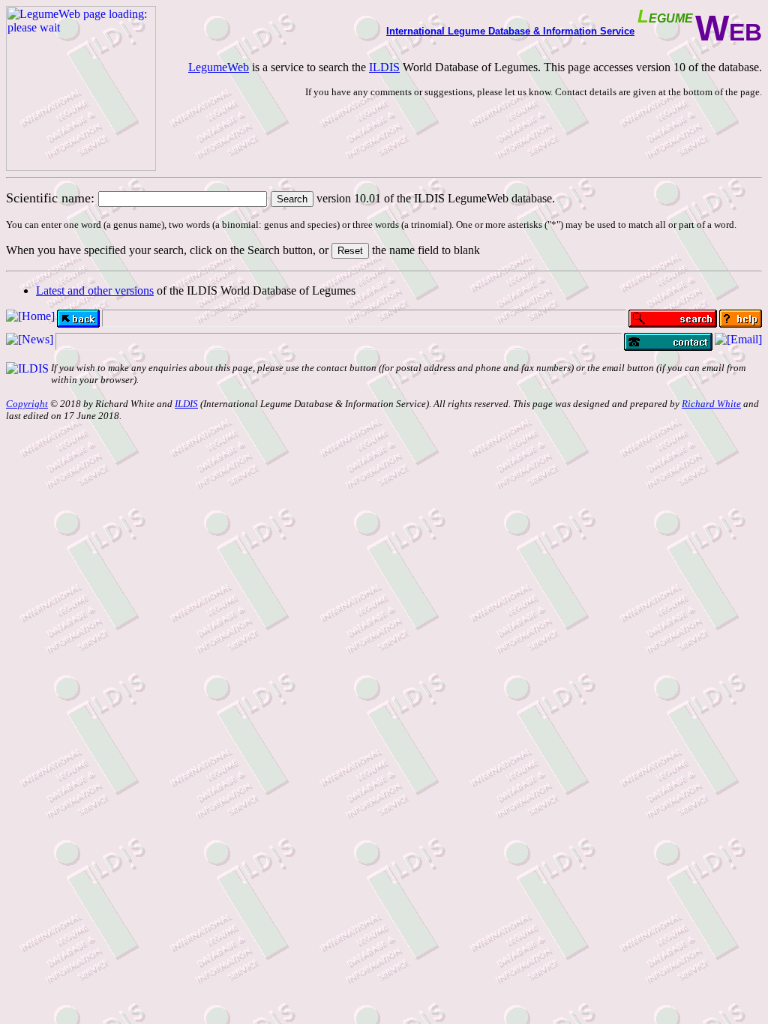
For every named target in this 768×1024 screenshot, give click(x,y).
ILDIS (384, 67)
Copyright (27, 403)
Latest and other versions (95, 290)
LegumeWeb (218, 67)
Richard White (711, 403)
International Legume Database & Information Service (510, 31)
